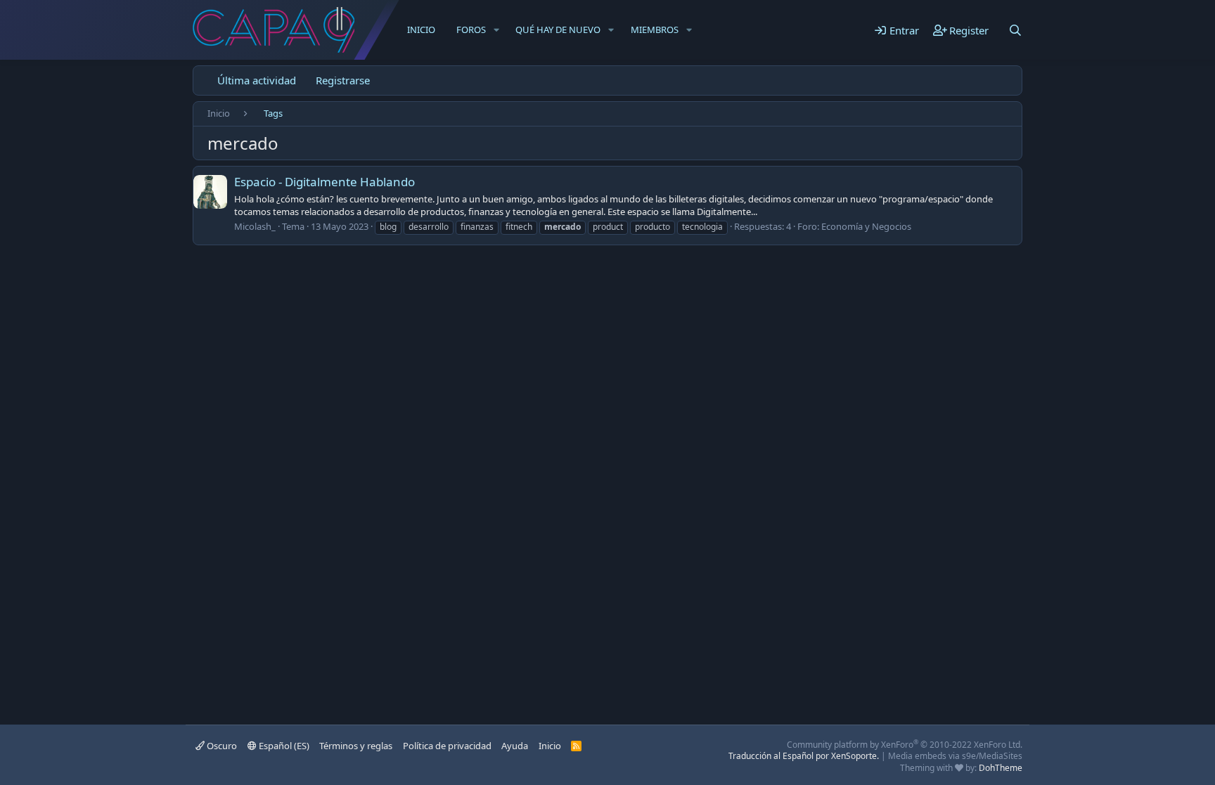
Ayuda (514, 745)
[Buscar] (1015, 30)
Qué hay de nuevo (557, 29)
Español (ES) (283, 745)
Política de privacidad (447, 745)
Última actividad (256, 80)
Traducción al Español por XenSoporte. (803, 756)
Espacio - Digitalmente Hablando (324, 182)
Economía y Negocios (866, 226)
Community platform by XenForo (904, 745)
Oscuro (221, 745)
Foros (471, 29)
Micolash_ (255, 226)
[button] (496, 29)
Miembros (655, 29)
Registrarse (343, 80)
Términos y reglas (355, 745)
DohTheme (1000, 768)
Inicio (421, 29)
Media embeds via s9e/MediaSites (955, 756)
